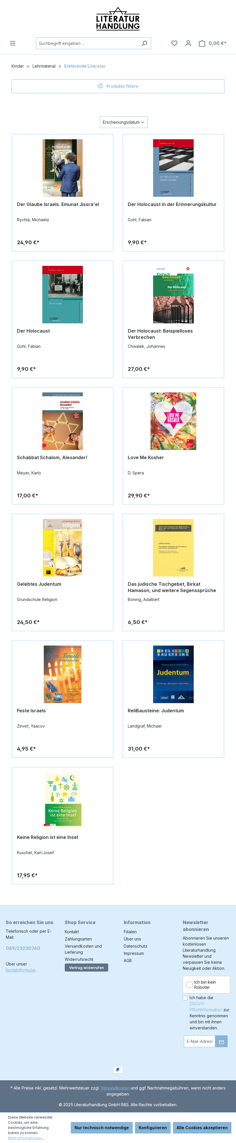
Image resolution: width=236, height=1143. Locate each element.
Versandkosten (115, 1087)
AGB (128, 960)
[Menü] (13, 43)
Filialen (130, 931)
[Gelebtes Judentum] (62, 548)
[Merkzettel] (174, 43)
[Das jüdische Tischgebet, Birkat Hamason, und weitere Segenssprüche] (173, 548)
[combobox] (87, 43)
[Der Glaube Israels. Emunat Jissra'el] (62, 168)
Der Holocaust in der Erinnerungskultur (172, 204)
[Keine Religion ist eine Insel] (62, 801)
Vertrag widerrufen (86, 967)
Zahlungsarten (78, 938)
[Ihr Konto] (188, 43)
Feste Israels (31, 710)
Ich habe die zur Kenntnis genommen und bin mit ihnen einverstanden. (209, 1012)
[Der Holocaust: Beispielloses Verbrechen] (173, 294)
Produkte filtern (121, 86)
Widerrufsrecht (79, 959)
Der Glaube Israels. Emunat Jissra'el (58, 204)
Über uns (132, 938)
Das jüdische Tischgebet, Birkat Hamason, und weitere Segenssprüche (172, 587)
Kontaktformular (20, 970)
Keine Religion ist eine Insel (47, 837)
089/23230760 (23, 948)
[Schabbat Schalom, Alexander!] (62, 421)
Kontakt (72, 931)
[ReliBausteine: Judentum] (173, 674)
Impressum (134, 953)
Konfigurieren (153, 1127)
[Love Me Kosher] (173, 421)
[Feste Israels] (62, 674)
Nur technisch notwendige (102, 1127)
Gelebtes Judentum (39, 584)
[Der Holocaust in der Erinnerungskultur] (173, 168)
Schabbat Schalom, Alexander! (52, 457)
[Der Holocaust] (62, 294)
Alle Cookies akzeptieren (202, 1127)
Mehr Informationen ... (26, 1138)
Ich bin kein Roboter (205, 985)
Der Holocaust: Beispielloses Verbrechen (160, 334)
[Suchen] (144, 43)
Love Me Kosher (146, 457)
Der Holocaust (33, 331)
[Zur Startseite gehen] (118, 18)
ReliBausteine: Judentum (156, 710)
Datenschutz (135, 946)
